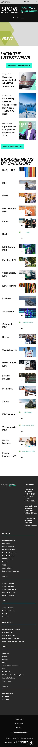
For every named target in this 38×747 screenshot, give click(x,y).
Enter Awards (6, 696)
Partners (5, 660)
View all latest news (11, 146)
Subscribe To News (8, 678)
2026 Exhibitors (7, 559)
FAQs (4, 663)
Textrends (5, 617)
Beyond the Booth (8, 547)
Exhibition (6, 534)
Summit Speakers (8, 586)
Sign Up (5, 686)
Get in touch (6, 681)
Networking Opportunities (11, 629)
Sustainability (19, 723)
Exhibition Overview (8, 540)
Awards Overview (8, 608)
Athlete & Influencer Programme (13, 641)
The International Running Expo (12, 675)
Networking (7, 622)
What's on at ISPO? (8, 550)
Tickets (4, 669)
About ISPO (6, 653)
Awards (5, 601)
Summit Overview (8, 583)
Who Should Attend (8, 592)
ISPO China (19, 728)
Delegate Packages (8, 595)
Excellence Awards (8, 611)
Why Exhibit (6, 544)
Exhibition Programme (9, 553)
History (4, 657)
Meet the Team (7, 672)
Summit (5, 576)
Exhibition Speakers (8, 556)
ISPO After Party (7, 632)
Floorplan (5, 562)
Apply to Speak (7, 568)
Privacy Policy (19, 719)
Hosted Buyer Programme (10, 571)
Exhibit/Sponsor (7, 693)
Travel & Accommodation (10, 666)
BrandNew (5, 614)
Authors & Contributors (18, 65)
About (4, 647)
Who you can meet (8, 635)
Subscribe (5, 699)
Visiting (4, 565)
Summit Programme (9, 589)
